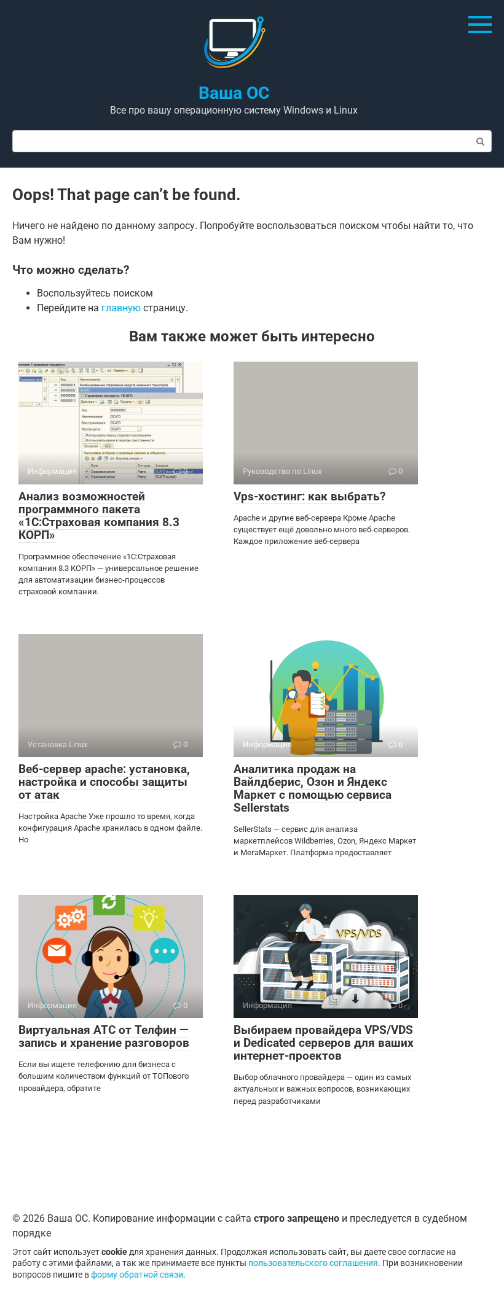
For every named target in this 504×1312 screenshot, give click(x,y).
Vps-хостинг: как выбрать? (309, 496)
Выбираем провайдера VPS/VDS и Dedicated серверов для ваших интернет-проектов (324, 1043)
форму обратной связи (137, 1275)
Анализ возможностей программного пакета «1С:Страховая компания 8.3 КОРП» (98, 515)
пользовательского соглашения (313, 1263)
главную (121, 308)
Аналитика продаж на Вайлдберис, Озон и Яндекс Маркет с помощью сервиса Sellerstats (313, 788)
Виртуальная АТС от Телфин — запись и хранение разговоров (103, 1036)
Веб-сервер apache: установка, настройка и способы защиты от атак (104, 782)
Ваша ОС (234, 93)
